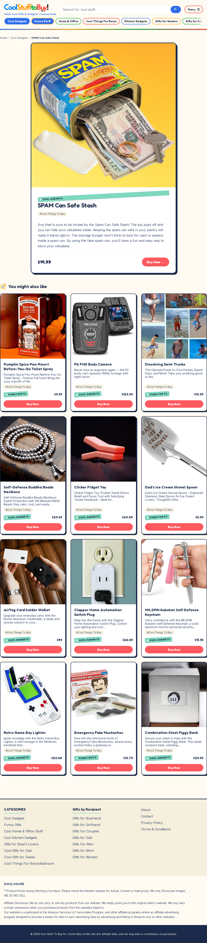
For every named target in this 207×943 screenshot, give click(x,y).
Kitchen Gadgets (136, 21)
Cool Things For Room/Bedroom (29, 863)
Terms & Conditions (156, 829)
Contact (147, 816)
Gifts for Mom (83, 851)
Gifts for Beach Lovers (21, 844)
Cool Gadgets (17, 21)
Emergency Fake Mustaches (98, 732)
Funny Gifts (17, 394)
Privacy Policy (152, 823)
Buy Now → (155, 262)
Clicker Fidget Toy (90, 487)
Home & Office (68, 21)
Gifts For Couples (86, 831)
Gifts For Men (83, 844)
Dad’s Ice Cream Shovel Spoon (171, 487)
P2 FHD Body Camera (93, 364)
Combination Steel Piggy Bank (171, 732)
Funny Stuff (43, 21)
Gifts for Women (85, 857)
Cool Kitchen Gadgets (20, 838)
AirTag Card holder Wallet (27, 610)
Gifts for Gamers (166, 21)
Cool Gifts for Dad (18, 851)
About (145, 810)
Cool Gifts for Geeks (19, 857)
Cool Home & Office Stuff (23, 831)
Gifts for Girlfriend (86, 825)
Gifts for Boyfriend (87, 818)
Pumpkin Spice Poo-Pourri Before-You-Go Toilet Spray (28, 366)
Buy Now (33, 404)
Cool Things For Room (101, 21)
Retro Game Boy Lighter (25, 732)
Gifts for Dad (82, 838)
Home (3, 37)
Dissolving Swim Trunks (165, 364)
